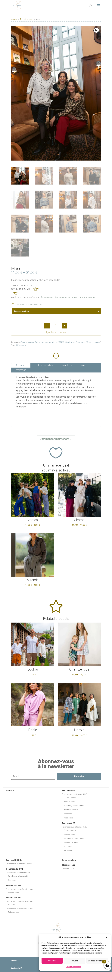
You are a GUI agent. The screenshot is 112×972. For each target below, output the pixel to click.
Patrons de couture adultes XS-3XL (50, 342)
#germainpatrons (88, 297)
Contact (14, 961)
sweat (23, 345)
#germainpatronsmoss (66, 297)
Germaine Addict (68, 869)
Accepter (52, 961)
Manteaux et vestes (71, 810)
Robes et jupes (69, 802)
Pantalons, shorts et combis (74, 806)
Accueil (14, 19)
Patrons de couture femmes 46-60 (74, 827)
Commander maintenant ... (56, 438)
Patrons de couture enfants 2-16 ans (19, 901)
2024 (18, 345)
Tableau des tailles (44, 365)
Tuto (82, 365)
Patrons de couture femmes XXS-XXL (19, 864)
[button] (106, 937)
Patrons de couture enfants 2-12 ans (19, 889)
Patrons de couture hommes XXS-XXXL (20, 873)
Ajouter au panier (56, 332)
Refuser (74, 961)
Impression (20, 370)
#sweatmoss (47, 297)
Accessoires (68, 818)
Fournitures (66, 365)
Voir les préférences (97, 961)
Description (20, 365)
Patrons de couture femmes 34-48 (74, 794)
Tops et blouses (26, 19)
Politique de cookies (73, 967)
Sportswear (70, 342)
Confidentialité (16, 968)
